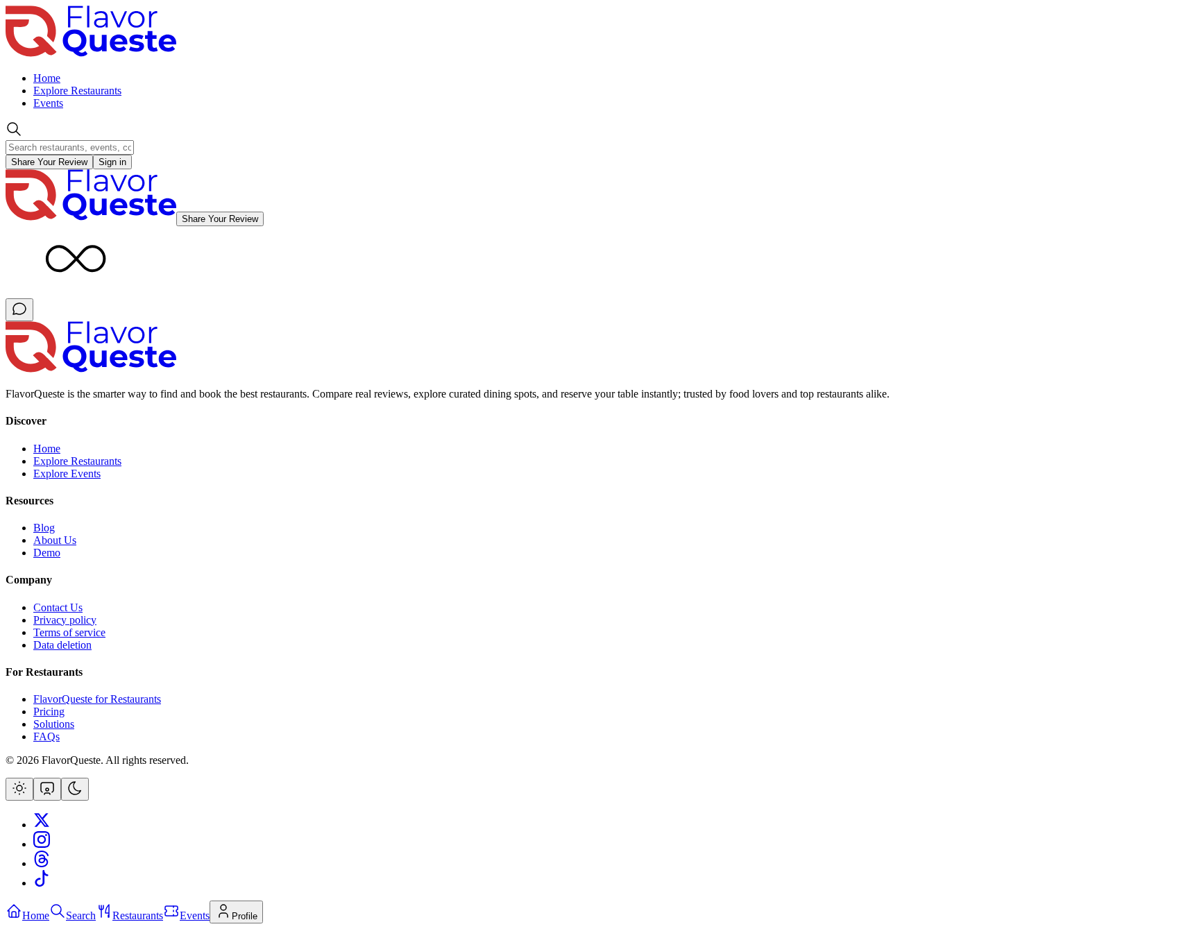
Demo (46, 553)
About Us (54, 540)
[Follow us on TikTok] (41, 883)
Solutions (53, 724)
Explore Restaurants (77, 90)
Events (48, 103)
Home (46, 78)
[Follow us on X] (41, 824)
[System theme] (47, 789)
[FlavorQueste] (91, 370)
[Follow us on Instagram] (41, 844)
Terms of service (69, 632)
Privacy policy (64, 620)
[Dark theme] (75, 789)
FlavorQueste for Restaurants (97, 699)
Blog (44, 528)
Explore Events (67, 473)
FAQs (46, 736)
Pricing (49, 711)
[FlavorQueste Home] (91, 54)
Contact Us (58, 607)
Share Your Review (49, 162)
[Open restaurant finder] (19, 309)
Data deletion (62, 645)
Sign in (112, 162)
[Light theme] (19, 789)
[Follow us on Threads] (41, 863)
